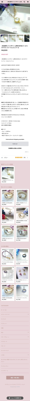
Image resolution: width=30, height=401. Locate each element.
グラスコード (4, 341)
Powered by (13, 386)
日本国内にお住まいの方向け (15, 148)
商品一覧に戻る (15, 377)
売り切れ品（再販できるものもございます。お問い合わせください (14, 360)
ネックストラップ (5, 350)
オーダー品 (3, 310)
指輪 (2, 328)
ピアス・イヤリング (5, 314)
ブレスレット (4, 323)
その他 (2, 355)
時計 (2, 332)
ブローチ (3, 346)
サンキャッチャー (5, 366)
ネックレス (3, 319)
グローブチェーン (5, 337)
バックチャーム (4, 370)
